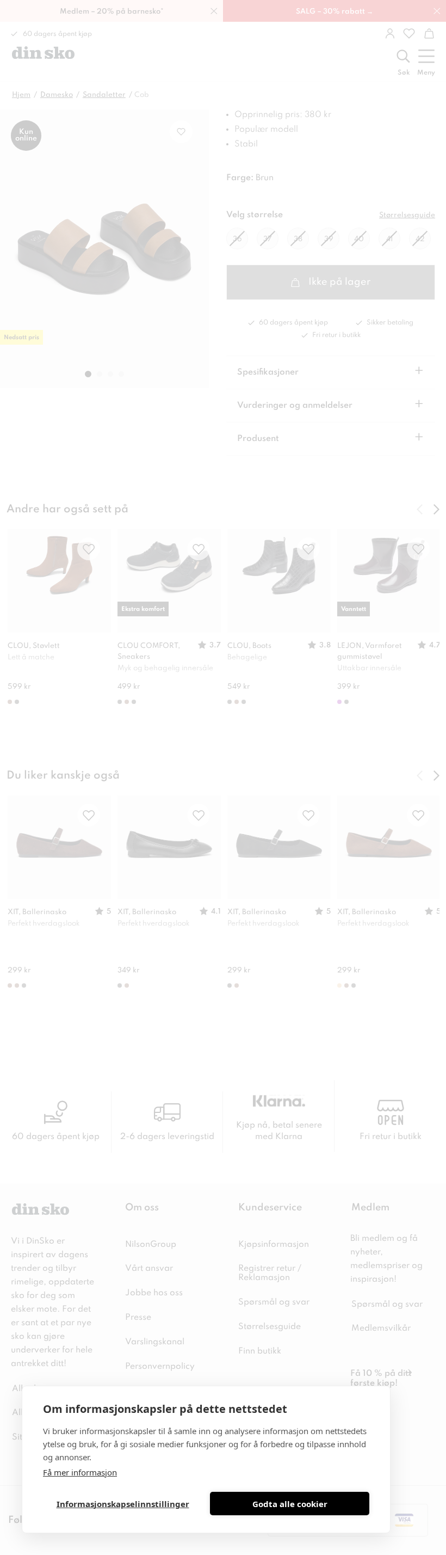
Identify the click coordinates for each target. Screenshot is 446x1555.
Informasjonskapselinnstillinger (123, 1503)
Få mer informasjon (80, 1472)
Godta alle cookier (289, 1503)
